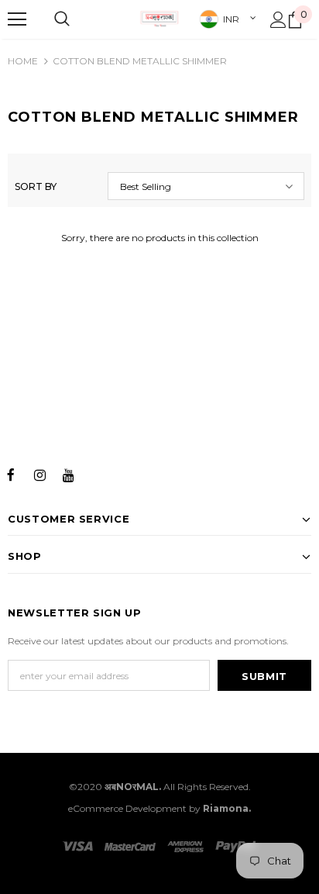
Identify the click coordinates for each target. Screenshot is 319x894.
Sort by (36, 186)
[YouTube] (68, 474)
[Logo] (159, 19)
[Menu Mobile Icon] (17, 19)
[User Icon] (278, 20)
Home (23, 61)
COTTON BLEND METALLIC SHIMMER (140, 61)
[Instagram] (39, 474)
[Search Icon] (62, 19)
